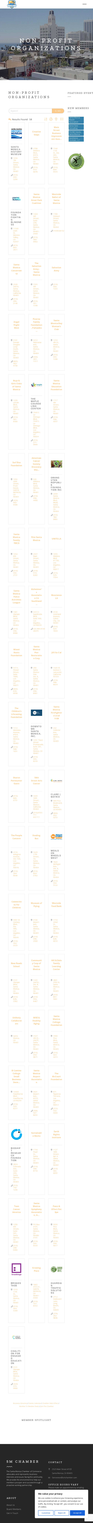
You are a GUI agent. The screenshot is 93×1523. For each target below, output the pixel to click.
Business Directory (20, 1403)
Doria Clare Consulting (73, 122)
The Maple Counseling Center (36, 404)
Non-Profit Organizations (46, 44)
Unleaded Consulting (73, 141)
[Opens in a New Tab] (16, 133)
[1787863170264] (76, 161)
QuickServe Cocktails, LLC (74, 134)
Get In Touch (12, 1513)
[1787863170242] (12, 4)
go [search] (59, 111)
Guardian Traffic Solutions (56, 1288)
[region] (61, 1504)
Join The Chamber (47, 1406)
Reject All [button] (62, 1513)
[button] (84, 4)
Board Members (14, 1509)
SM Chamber (23, 1461)
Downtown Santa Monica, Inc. (36, 731)
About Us (11, 1505)
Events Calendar (35, 1403)
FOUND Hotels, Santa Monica (75, 128)
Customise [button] (46, 1513)
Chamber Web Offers (50, 1403)
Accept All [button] (77, 1513)
